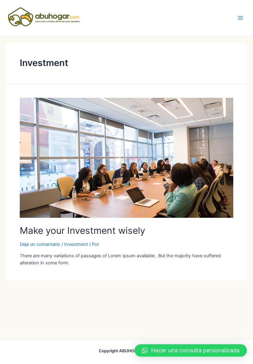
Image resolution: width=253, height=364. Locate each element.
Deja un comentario (40, 244)
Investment (76, 244)
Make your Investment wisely (82, 230)
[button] (191, 350)
